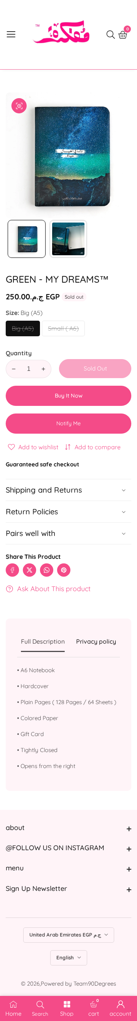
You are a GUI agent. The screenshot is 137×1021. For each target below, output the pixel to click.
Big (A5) (23, 330)
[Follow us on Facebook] (12, 570)
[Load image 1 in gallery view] (27, 239)
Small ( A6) (63, 330)
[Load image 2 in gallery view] (68, 239)
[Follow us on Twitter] (29, 570)
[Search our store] (112, 34)
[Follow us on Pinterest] (63, 570)
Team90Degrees (94, 983)
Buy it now (69, 395)
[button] (68, 533)
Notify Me (68, 423)
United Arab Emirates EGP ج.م (65, 935)
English (65, 957)
